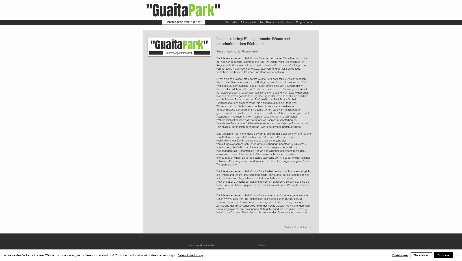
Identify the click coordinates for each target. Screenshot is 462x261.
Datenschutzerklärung (190, 255)
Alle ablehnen (421, 255)
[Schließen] (458, 255)
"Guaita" (183, 10)
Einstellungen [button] (400, 255)
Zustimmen (443, 255)
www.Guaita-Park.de (236, 198)
